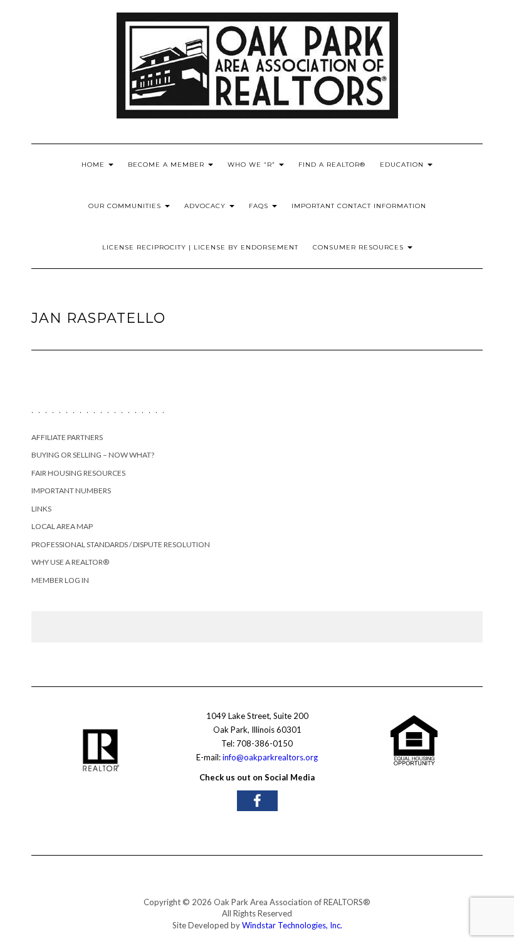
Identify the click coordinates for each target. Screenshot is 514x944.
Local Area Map (62, 526)
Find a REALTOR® (331, 164)
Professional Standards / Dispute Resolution (120, 544)
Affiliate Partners (67, 437)
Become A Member (167, 164)
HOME (94, 164)
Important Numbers (71, 490)
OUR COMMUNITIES (126, 206)
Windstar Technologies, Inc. (292, 925)
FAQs (260, 206)
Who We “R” (253, 164)
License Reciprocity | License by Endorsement (200, 247)
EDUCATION (403, 164)
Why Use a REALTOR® (70, 562)
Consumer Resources (359, 247)
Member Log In (60, 580)
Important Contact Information (358, 206)
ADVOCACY (206, 206)
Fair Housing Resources (78, 473)
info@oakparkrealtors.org (270, 757)
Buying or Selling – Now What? (92, 454)
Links (41, 508)
